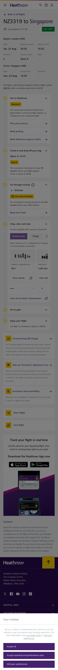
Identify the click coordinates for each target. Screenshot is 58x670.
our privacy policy (33, 635)
